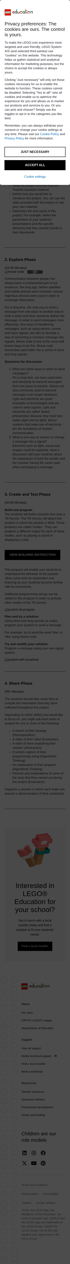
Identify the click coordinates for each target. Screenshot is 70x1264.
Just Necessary (35, 152)
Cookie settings (35, 176)
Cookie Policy (49, 134)
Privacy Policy (14, 138)
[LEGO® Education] (19, 12)
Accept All (35, 165)
